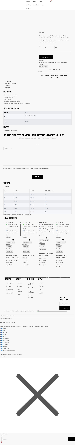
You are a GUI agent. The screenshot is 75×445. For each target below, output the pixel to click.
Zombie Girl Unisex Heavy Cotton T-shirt (12, 256)
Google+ (65, 75)
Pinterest (53, 77)
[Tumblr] (61, 293)
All (49, 62)
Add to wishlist (43, 66)
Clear (56, 47)
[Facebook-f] (61, 280)
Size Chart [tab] (7, 87)
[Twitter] (61, 284)
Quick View (9, 249)
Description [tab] (8, 81)
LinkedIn (56, 75)
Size (40, 46)
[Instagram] (65, 280)
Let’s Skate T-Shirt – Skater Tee (29, 256)
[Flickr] (65, 288)
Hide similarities (7, 318)
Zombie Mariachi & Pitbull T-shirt (61, 256)
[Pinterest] (65, 293)
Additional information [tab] (10, 83)
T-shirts (52, 62)
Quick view (10, 251)
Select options (9, 222)
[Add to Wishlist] (13, 240)
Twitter (52, 75)
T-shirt (58, 62)
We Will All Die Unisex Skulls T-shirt (46, 254)
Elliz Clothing (18, 311)
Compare (9, 246)
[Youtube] (65, 284)
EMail (57, 77)
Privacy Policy (32, 168)
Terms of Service (42, 168)
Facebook (47, 75)
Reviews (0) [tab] (7, 85)
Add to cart (45, 57)
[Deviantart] (61, 288)
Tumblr (61, 75)
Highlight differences (9, 322)
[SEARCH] (71, 439)
